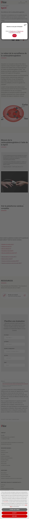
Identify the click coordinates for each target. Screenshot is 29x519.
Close (24, 24)
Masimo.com (20, 31)
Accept (14, 513)
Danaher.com (13, 31)
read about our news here (15, 32)
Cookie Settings (14, 509)
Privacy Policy (5, 501)
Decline (14, 516)
